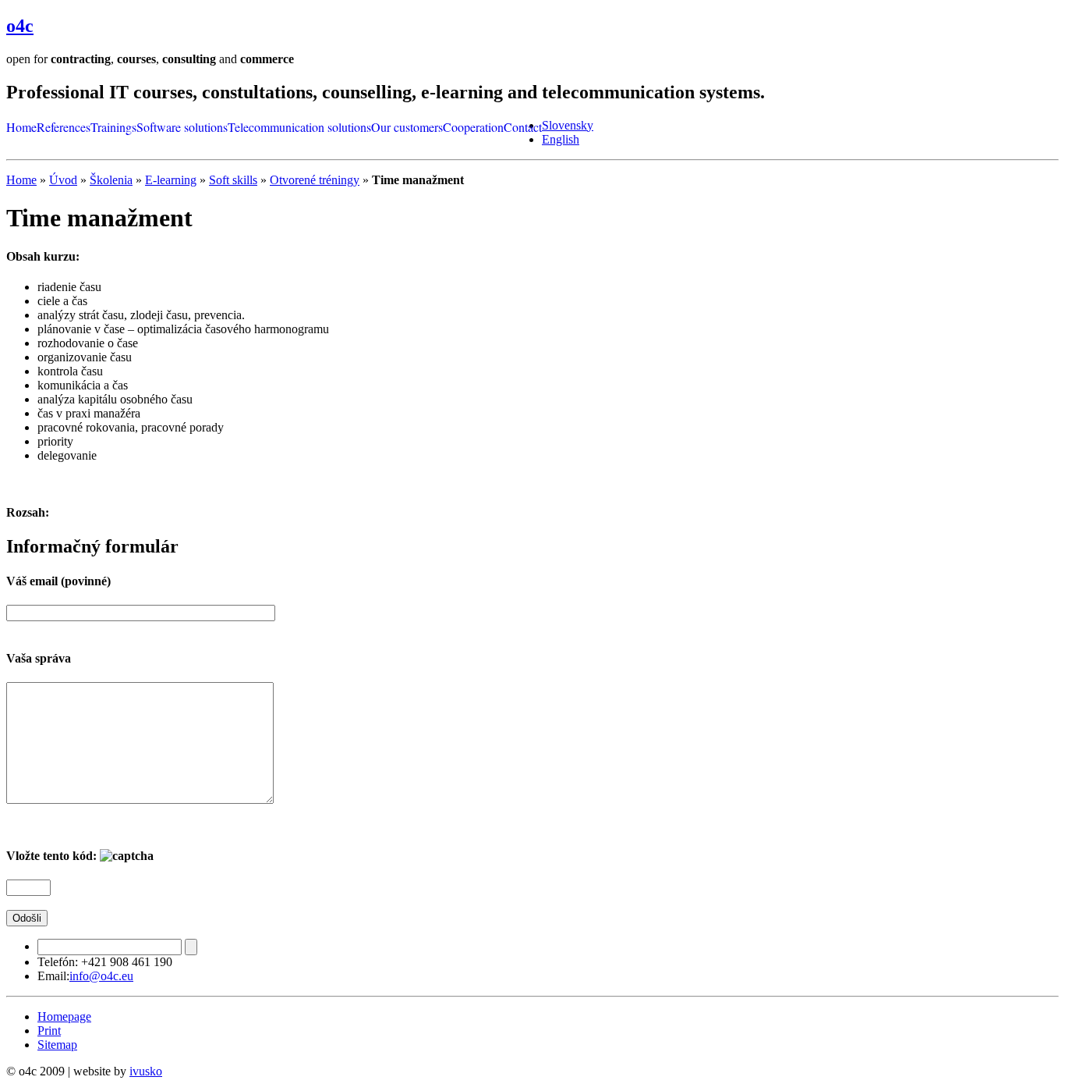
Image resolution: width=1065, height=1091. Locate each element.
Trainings (113, 127)
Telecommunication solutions (299, 127)
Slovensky (567, 125)
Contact (523, 127)
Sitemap (57, 1044)
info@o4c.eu (101, 976)
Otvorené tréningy (314, 180)
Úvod (63, 180)
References (63, 127)
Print (49, 1030)
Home (21, 127)
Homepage (64, 1016)
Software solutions (182, 127)
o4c (20, 26)
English (560, 139)
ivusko (145, 1071)
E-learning (170, 180)
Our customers (407, 127)
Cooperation (473, 127)
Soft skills (233, 180)
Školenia (111, 180)
